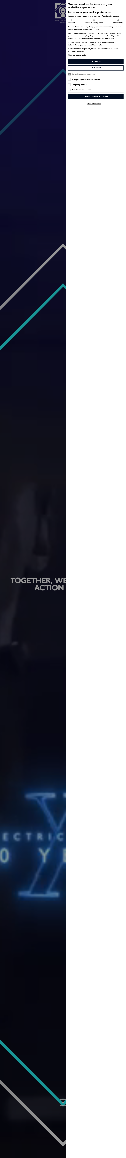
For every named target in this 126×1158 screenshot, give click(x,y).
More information (94, 104)
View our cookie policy (77, 55)
